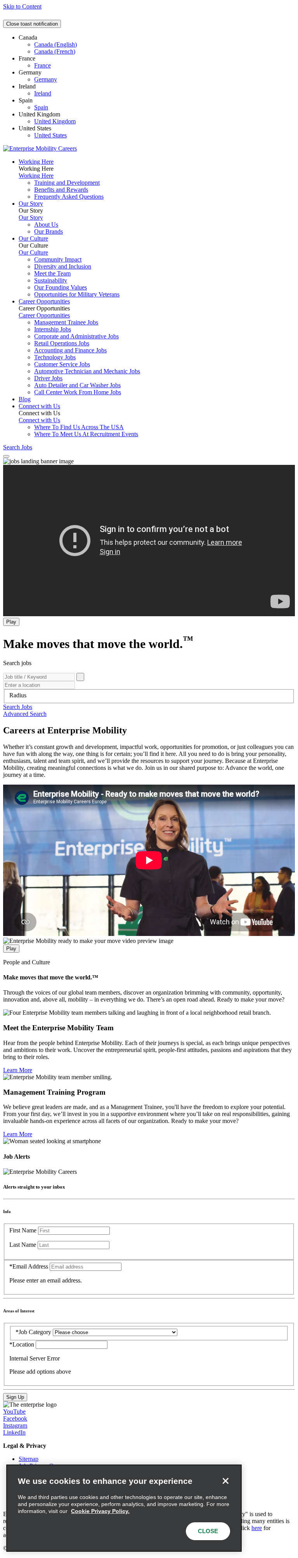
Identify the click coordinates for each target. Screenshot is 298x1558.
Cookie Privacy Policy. (100, 1511)
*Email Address (28, 1266)
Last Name (22, 1244)
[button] (17, 707)
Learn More (17, 1070)
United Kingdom (55, 121)
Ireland (42, 93)
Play (11, 622)
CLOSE (208, 1531)
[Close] (225, 1480)
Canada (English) (55, 44)
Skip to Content (22, 6)
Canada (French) (54, 51)
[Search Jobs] (80, 677)
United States (50, 135)
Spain (41, 107)
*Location (22, 1344)
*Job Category (33, 1332)
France (42, 65)
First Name (22, 1230)
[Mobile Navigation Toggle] (6, 456)
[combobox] (149, 695)
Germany (45, 79)
